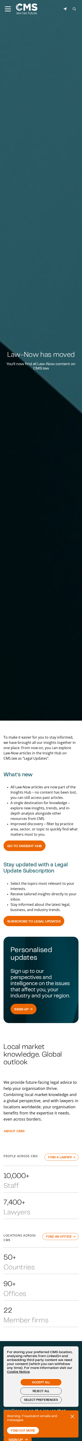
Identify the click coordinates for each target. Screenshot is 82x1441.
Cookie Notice (18, 1371)
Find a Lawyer (60, 1157)
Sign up (21, 1009)
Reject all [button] (41, 1391)
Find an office (59, 1236)
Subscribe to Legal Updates (34, 921)
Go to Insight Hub (24, 846)
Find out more (23, 1430)
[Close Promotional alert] (72, 1416)
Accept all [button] (41, 1382)
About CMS (14, 1131)
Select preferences (41, 1400)
